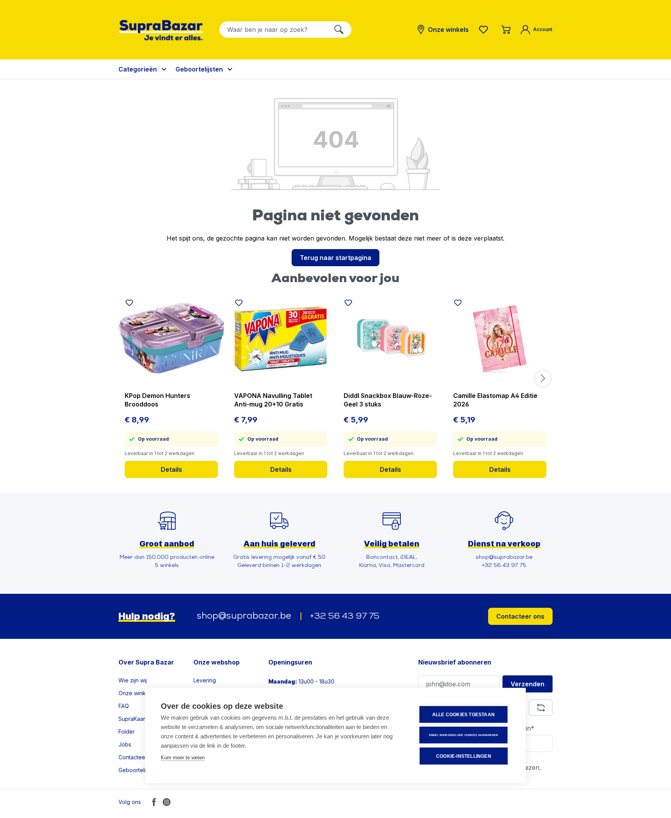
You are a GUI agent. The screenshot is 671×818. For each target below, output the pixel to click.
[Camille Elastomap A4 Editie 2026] (500, 338)
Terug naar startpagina (335, 258)
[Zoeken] (339, 29)
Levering (204, 680)
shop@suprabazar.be (244, 616)
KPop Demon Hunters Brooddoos (157, 400)
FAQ (123, 706)
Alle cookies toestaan (463, 714)
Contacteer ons (520, 616)
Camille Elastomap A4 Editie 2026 (495, 400)
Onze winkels (135, 693)
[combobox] (273, 29)
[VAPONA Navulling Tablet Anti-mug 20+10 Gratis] (281, 338)
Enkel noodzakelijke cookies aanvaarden (463, 735)
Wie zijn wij (132, 680)
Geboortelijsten (138, 770)
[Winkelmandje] (506, 29)
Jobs (124, 744)
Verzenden (527, 684)
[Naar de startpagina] (161, 30)
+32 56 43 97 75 (344, 616)
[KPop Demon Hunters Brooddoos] (171, 338)
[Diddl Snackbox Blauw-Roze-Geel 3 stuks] (390, 338)
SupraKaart (132, 718)
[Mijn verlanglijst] (485, 29)
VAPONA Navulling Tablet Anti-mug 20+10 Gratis (273, 400)
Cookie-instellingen (463, 756)
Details (171, 469)
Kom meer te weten (183, 757)
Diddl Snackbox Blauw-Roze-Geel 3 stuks (388, 400)
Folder (126, 731)
